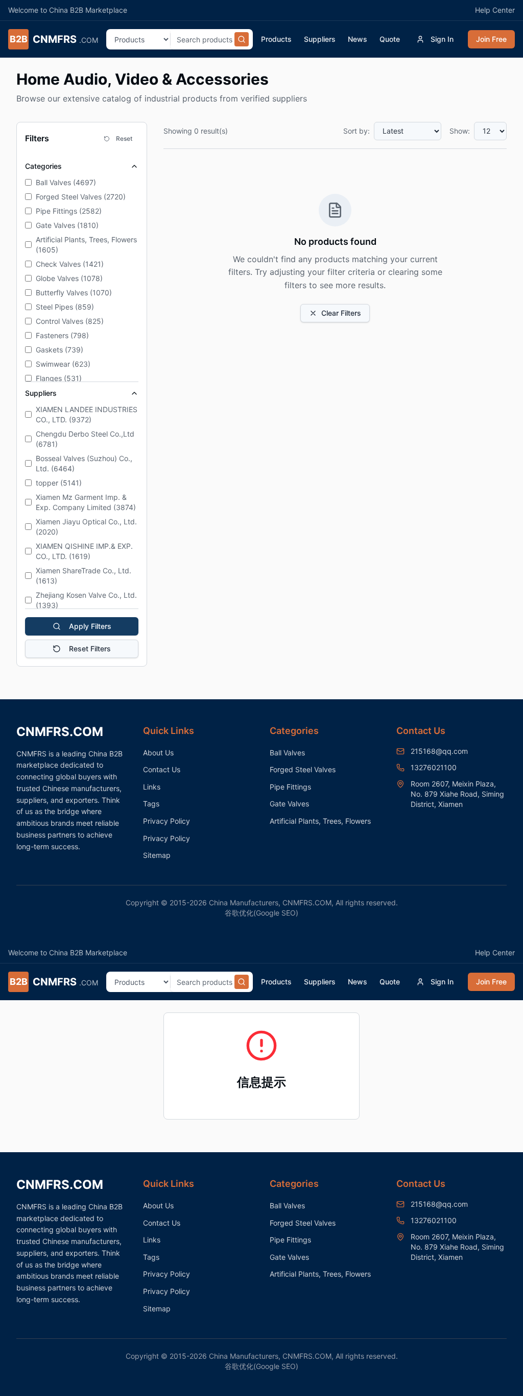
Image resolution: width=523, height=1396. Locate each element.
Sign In (442, 39)
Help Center (495, 10)
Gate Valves (289, 803)
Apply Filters (90, 626)
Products (276, 39)
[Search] (241, 39)
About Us (158, 752)
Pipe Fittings (290, 786)
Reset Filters (90, 648)
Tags (151, 803)
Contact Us (161, 769)
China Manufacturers (243, 902)
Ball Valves (287, 752)
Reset (124, 138)
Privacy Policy (166, 821)
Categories (43, 166)
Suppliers (320, 39)
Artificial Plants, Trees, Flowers (320, 821)
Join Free (491, 39)
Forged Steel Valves (303, 769)
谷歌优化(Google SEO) (261, 912)
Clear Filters (341, 313)
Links (151, 786)
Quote (389, 39)
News (357, 39)
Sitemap (157, 855)
